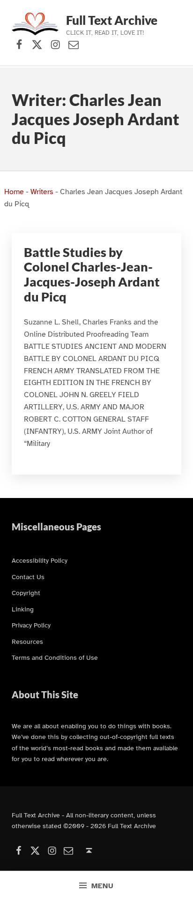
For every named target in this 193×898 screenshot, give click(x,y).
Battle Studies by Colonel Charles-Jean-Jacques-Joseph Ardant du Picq (92, 274)
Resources (27, 641)
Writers (41, 191)
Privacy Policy (31, 625)
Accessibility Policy (39, 560)
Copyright (26, 593)
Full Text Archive (111, 20)
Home (14, 191)
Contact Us (28, 577)
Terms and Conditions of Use (55, 657)
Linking (23, 609)
